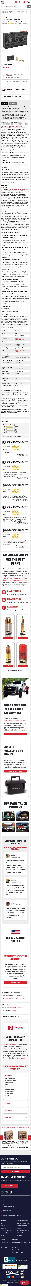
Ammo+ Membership (23, 1223)
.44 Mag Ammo (9, 1093)
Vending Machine (22, 1225)
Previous (1, 1137)
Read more (21, 1058)
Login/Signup (24, 2)
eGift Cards (4, 1247)
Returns (3, 1245)
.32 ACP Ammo (9, 1098)
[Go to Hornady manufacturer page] (15, 1028)
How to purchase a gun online (21, 1242)
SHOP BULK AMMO (15, 982)
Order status (4, 1242)
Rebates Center (21, 1228)
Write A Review (23, 23)
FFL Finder (15, 1247)
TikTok (10, 1192)
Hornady (3, 212)
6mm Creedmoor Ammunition (19, 189)
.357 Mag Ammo (9, 1089)
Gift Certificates (21, 1233)
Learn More (9, 1186)
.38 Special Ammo (10, 1091)
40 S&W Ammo (9, 1082)
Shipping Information (23, 1230)
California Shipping (17, 1252)
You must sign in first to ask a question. (14, 998)
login (4, 89)
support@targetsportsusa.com (12, 1215)
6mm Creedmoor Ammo (20, 350)
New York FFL (16, 1250)
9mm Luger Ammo (10, 1078)
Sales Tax (19, 1235)
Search (29, 6)
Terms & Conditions (6, 1230)
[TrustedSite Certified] (23, 1267)
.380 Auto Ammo (9, 1084)
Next (29, 1137)
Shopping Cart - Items (29, 2)
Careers (3, 1235)
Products (16, 2)
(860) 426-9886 (20, 2)
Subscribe (15, 1171)
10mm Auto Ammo (10, 1087)
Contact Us (4, 1225)
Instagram (2, 1192)
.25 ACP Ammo (9, 1096)
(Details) (8, 77)
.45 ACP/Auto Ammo (10, 1080)
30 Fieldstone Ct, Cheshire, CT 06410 (8, 1205)
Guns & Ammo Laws (18, 1245)
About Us (3, 1228)
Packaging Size (7, 65)
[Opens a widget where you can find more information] (24, 1283)
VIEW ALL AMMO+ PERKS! (15, 771)
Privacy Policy (4, 1233)
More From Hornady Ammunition (15, 1127)
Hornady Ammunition (19, 338)
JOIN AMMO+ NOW (15, 734)
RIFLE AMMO (13, 1010)
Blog (2, 1223)
